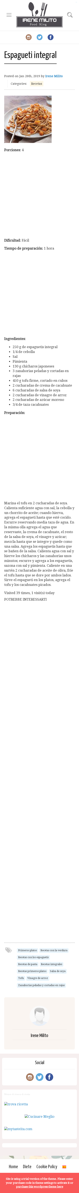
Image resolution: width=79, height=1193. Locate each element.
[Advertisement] (39, 195)
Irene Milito (54, 76)
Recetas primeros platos (32, 971)
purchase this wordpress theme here (39, 1186)
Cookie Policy (46, 1166)
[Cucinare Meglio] (39, 1117)
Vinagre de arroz (37, 978)
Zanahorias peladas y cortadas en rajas (41, 985)
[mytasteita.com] (18, 1129)
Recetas (36, 83)
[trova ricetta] (16, 1104)
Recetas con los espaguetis (33, 957)
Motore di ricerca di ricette (17, 1094)
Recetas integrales (51, 964)
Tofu (21, 978)
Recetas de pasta (27, 964)
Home (13, 1166)
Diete (27, 1166)
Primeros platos (27, 950)
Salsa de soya (58, 971)
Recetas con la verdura (53, 950)
